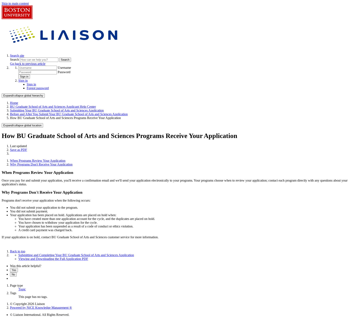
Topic (22, 289)
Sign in (24, 76)
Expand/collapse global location (22, 125)
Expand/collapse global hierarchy (23, 95)
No (13, 274)
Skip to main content (15, 3)
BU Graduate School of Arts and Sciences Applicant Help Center (53, 106)
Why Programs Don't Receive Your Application (41, 164)
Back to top (17, 251)
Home (14, 103)
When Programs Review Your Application (37, 160)
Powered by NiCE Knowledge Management (41, 307)
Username (64, 67)
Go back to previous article (27, 63)
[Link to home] (64, 48)
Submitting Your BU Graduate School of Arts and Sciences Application (57, 110)
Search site (17, 55)
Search (15, 59)
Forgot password (38, 88)
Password (64, 72)
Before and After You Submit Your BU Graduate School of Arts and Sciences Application (69, 114)
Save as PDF (18, 150)
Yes (14, 270)
